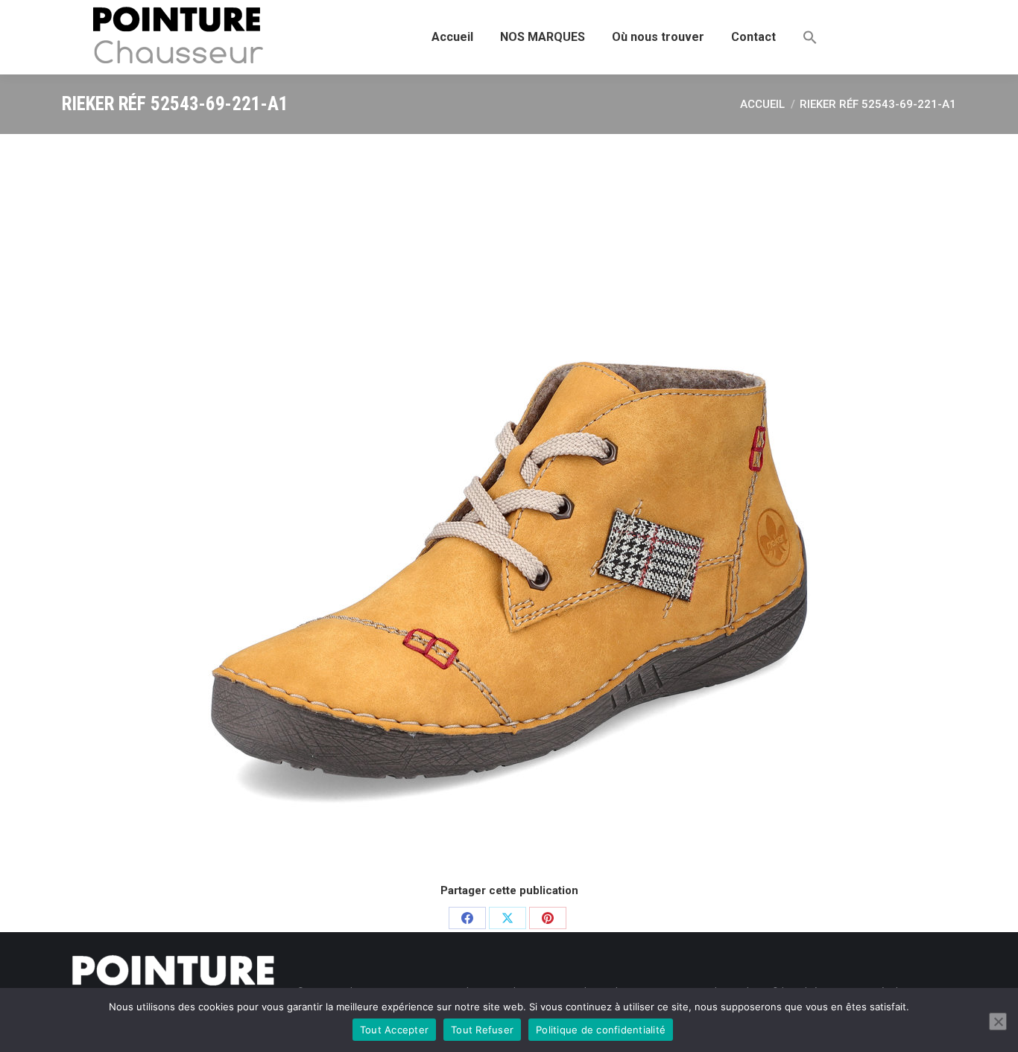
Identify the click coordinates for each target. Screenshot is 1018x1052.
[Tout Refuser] (998, 1021)
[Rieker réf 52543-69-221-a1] (509, 506)
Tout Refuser (482, 1030)
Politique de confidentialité (601, 1030)
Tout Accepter (394, 1030)
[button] (810, 37)
